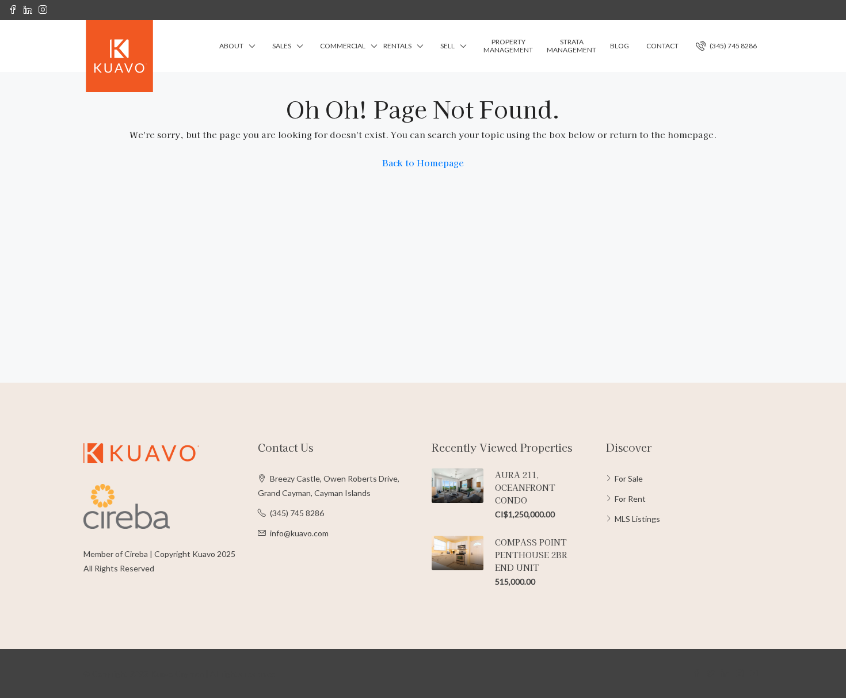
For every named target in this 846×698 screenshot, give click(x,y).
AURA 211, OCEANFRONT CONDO (525, 487)
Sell (447, 45)
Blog (619, 45)
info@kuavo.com (299, 533)
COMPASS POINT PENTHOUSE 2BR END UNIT (531, 554)
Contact (662, 45)
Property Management (508, 45)
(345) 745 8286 (732, 45)
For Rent (630, 499)
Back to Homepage (423, 163)
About (231, 45)
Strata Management (571, 45)
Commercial (342, 45)
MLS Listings (637, 519)
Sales (281, 45)
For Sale (629, 478)
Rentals (397, 45)
